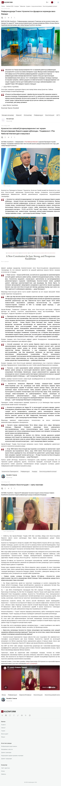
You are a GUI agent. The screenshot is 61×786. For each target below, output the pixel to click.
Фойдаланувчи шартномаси (9, 746)
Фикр (4, 695)
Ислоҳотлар (28, 115)
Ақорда (16, 6)
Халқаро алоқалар (8, 115)
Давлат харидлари (6, 758)
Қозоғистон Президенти (10, 471)
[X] (14, 18)
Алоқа (3, 771)
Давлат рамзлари (6, 752)
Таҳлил (3, 731)
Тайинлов (22, 6)
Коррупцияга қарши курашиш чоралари (12, 755)
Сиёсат (3, 727)
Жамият (19, 115)
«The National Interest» (31, 142)
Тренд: (3, 6)
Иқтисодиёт (4, 734)
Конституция (49, 115)
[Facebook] (11, 18)
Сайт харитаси (5, 768)
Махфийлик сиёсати (7, 749)
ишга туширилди (31, 663)
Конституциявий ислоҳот (50, 6)
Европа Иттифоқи (25, 695)
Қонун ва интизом (36, 6)
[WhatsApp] (5, 18)
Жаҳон (3, 737)
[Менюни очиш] (58, 2)
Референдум (38, 115)
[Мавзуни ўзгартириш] (53, 2)
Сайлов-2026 (9, 6)
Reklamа (3, 774)
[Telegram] (8, 18)
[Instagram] (2, 18)
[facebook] (14, 715)
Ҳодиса (28, 6)
